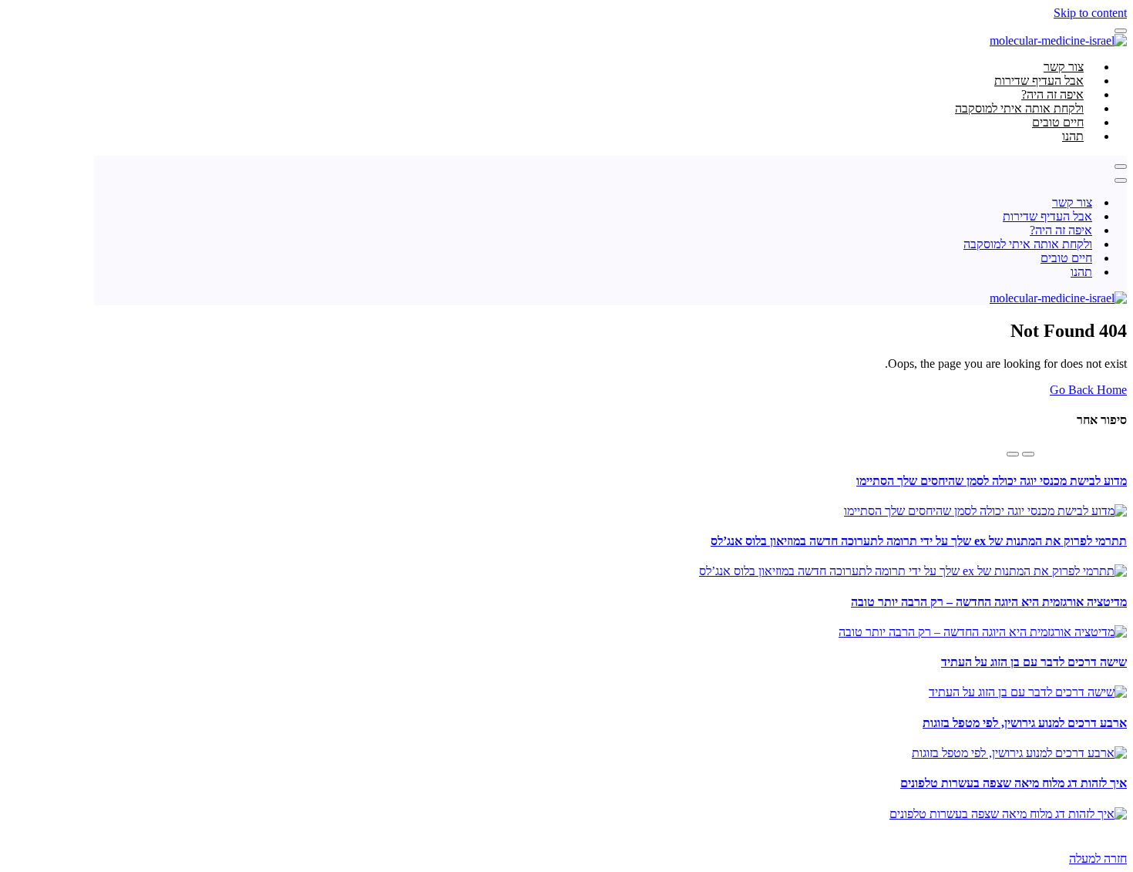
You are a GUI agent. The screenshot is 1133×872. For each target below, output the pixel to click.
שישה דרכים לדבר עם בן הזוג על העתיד (1034, 661)
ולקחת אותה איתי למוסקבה (1027, 244)
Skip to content (1090, 12)
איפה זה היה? (1061, 230)
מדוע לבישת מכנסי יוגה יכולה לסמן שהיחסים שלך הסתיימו (991, 480)
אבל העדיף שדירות (1047, 216)
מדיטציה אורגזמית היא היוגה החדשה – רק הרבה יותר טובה (989, 601)
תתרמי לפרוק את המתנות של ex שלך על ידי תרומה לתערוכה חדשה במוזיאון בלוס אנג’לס (919, 540)
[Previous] (1028, 454)
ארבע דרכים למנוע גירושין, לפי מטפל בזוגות (1025, 722)
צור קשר (1072, 202)
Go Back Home (1088, 389)
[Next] (1013, 454)
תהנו (1073, 136)
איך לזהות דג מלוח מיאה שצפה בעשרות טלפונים (1013, 783)
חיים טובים (1066, 257)
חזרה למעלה (1098, 858)
